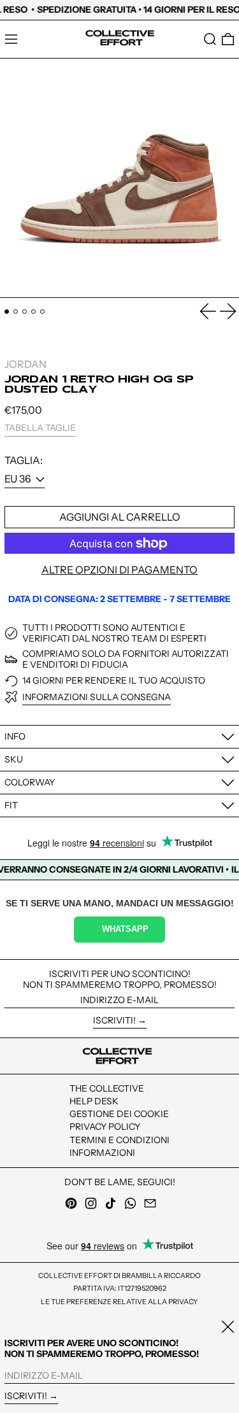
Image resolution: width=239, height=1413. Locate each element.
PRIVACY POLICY (104, 1126)
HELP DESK (94, 1101)
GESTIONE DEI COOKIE (119, 1114)
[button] (210, 39)
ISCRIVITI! (114, 1020)
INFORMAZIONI (102, 1152)
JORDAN (25, 364)
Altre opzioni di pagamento (119, 570)
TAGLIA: (23, 460)
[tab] (6, 311)
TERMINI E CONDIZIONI (119, 1140)
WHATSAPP (125, 929)
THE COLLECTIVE (106, 1088)
